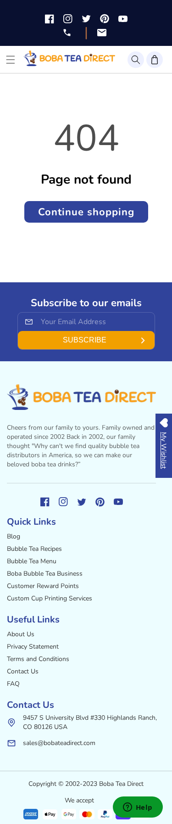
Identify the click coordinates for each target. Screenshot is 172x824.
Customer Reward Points (43, 586)
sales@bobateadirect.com (59, 743)
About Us (20, 634)
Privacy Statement (33, 646)
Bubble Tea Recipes (34, 548)
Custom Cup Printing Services (49, 598)
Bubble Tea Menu (31, 561)
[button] (135, 59)
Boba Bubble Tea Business (45, 573)
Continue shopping (86, 212)
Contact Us (23, 671)
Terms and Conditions (38, 659)
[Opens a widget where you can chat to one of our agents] (137, 807)
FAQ (13, 683)
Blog (13, 536)
